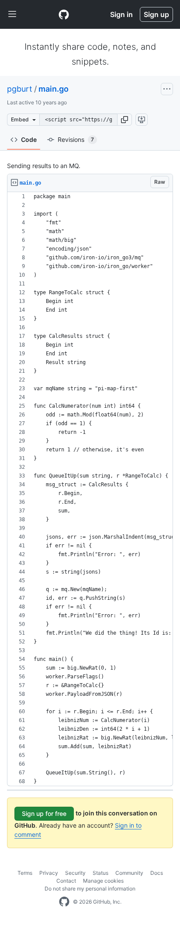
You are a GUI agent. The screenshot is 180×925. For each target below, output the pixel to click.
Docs (156, 873)
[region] (90, 489)
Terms (24, 873)
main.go (53, 88)
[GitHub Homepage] (64, 902)
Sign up (156, 14)
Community (129, 873)
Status (100, 873)
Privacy (48, 873)
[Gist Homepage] (64, 14)
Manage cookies (103, 880)
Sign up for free (44, 813)
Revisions (76, 139)
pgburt (19, 88)
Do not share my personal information (90, 888)
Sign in (121, 14)
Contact (66, 880)
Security (75, 873)
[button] (124, 119)
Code (29, 139)
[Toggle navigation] (12, 14)
